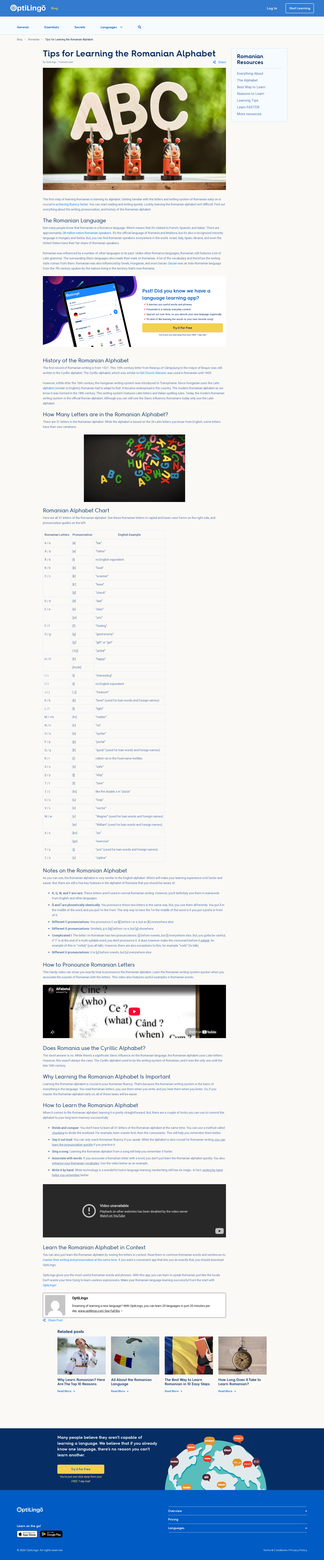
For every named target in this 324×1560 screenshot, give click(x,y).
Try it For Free (182, 328)
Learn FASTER (248, 107)
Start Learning (299, 8)
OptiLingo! (49, 1285)
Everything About (250, 74)
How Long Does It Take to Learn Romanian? (239, 1381)
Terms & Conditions (275, 1550)
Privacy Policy (298, 1550)
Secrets (79, 27)
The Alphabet (247, 80)
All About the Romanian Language (131, 1381)
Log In (272, 8)
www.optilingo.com (91, 1311)
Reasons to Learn (250, 94)
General (23, 27)
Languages (109, 27)
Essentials (51, 27)
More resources (249, 114)
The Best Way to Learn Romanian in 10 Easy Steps (187, 1381)
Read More (64, 1391)
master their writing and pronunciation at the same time (80, 1260)
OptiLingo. (32, 1550)
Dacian (172, 263)
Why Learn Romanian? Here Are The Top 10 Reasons (81, 1381)
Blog (19, 39)
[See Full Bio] (122, 1310)
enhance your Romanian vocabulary (75, 1163)
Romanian (33, 39)
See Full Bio (112, 1311)
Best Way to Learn (251, 87)
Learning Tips (247, 100)
